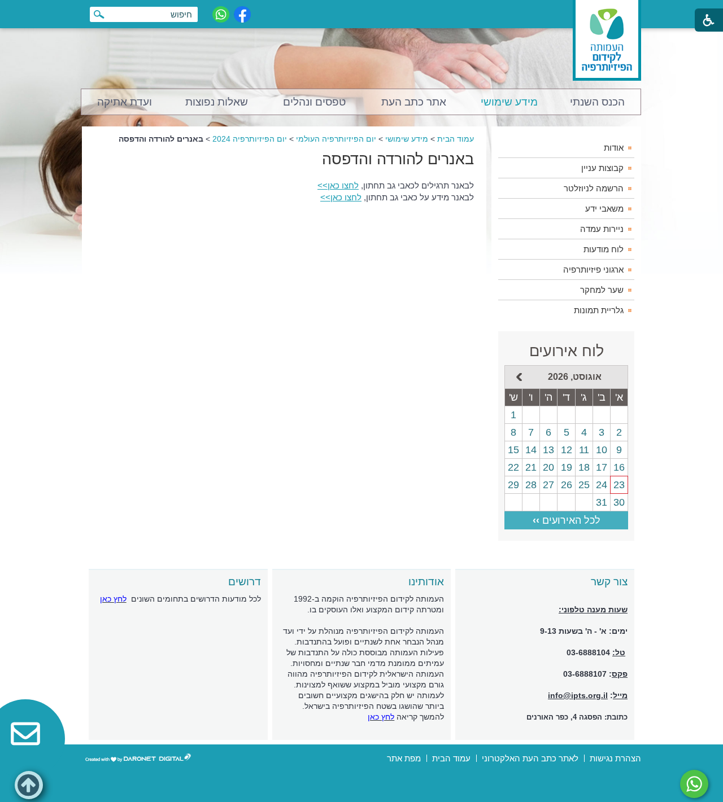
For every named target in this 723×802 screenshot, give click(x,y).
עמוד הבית (455, 138)
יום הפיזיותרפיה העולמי (336, 138)
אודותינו (426, 582)
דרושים (244, 582)
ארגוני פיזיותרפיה (593, 269)
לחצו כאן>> (338, 185)
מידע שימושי (509, 102)
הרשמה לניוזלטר (594, 188)
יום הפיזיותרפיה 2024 (249, 138)
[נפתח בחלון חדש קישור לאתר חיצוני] (694, 784)
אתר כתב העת (413, 102)
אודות (614, 147)
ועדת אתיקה (124, 102)
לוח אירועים (566, 351)
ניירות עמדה (602, 229)
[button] (29, 785)
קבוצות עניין (602, 168)
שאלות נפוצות (216, 102)
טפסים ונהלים (314, 102)
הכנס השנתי (597, 102)
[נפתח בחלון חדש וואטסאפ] (220, 14)
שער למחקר (602, 290)
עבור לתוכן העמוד (362, 11)
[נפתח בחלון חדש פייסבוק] (242, 14)
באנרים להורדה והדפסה (398, 159)
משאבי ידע (604, 208)
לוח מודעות (603, 249)
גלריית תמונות (599, 310)
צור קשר (609, 582)
